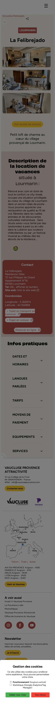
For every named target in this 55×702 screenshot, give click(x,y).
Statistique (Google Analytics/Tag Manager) (29, 686)
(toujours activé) (29, 682)
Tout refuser (40, 695)
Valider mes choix (17, 695)
